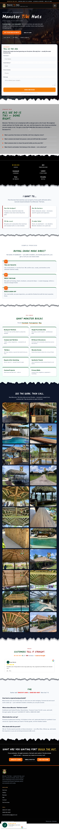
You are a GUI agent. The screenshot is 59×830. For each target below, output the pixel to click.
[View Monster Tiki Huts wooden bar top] (15, 601)
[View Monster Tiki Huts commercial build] (43, 559)
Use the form (43, 759)
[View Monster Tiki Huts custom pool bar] (15, 475)
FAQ (3, 797)
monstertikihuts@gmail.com (9, 814)
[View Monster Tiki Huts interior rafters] (43, 580)
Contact (4, 800)
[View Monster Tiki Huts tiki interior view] (15, 622)
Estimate (54, 821)
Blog (40, 323)
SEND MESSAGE (29, 90)
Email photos (30, 759)
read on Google (40, 655)
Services (4, 790)
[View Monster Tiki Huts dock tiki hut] (43, 433)
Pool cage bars (33, 323)
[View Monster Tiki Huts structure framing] (15, 580)
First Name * (6, 55)
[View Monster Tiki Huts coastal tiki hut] (43, 601)
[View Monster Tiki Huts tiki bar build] (43, 517)
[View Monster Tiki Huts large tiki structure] (43, 475)
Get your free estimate (11, 32)
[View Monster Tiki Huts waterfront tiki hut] (15, 454)
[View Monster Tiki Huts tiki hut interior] (15, 496)
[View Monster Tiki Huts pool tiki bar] (15, 433)
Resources (48, 821)
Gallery (4, 792)
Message (5, 77)
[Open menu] (55, 5)
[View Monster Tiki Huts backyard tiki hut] (43, 412)
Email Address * (7, 62)
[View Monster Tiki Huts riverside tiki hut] (43, 622)
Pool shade (25, 323)
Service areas (5, 802)
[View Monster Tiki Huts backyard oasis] (15, 517)
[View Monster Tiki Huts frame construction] (43, 496)
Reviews (4, 795)
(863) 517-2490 (48, 1)
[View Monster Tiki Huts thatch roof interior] (15, 559)
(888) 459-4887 (35, 692)
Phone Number (7, 69)
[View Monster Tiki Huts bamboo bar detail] (43, 538)
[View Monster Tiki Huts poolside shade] (15, 538)
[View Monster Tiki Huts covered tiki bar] (43, 454)
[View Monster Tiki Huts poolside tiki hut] (15, 412)
